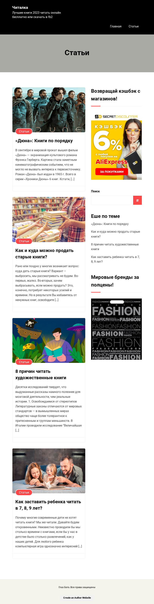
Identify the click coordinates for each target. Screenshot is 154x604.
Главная (116, 26)
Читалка (20, 7)
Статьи (134, 26)
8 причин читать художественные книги (40, 374)
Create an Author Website (77, 597)
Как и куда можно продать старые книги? (44, 254)
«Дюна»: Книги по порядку (44, 140)
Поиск (95, 191)
